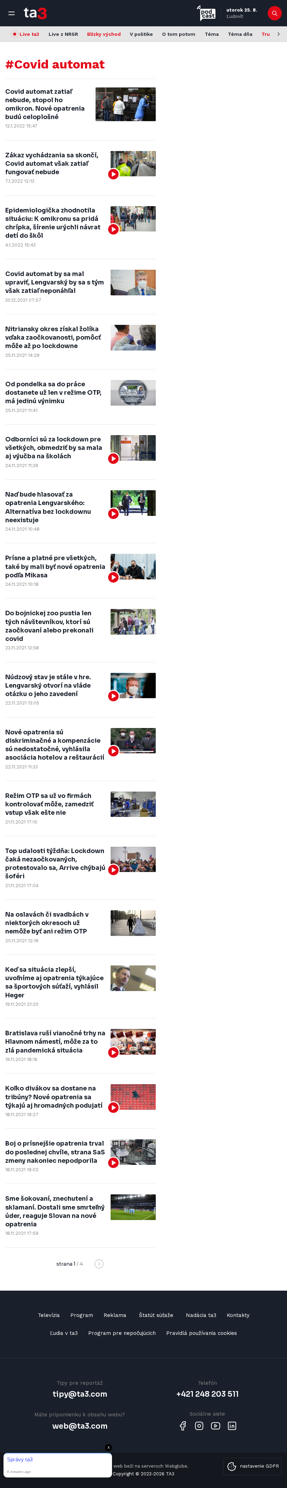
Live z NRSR (63, 34)
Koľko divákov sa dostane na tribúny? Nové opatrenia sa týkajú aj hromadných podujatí (54, 1096)
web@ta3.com (79, 1426)
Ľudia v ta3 (64, 1333)
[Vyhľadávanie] (275, 13)
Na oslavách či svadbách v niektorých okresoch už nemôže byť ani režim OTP (47, 923)
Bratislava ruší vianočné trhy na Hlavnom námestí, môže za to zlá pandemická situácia (55, 1041)
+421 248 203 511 (207, 1394)
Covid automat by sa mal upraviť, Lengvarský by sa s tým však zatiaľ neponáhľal (54, 282)
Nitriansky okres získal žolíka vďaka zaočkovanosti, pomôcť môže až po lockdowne (53, 337)
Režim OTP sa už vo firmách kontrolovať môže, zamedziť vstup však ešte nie (49, 804)
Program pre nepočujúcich (122, 1333)
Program (81, 1315)
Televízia (49, 1315)
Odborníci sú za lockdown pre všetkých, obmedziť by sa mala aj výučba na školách (53, 447)
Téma (212, 34)
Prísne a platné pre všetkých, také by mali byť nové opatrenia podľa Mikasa (55, 566)
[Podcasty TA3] (206, 13)
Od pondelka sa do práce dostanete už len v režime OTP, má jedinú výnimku (53, 392)
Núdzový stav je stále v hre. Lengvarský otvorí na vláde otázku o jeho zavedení (48, 685)
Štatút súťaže (156, 1315)
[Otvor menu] (11, 13)
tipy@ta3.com (79, 1394)
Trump (269, 34)
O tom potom (178, 34)
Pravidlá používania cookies (201, 1333)
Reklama (115, 1315)
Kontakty (238, 1315)
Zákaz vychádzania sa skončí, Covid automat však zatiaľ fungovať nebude (51, 163)
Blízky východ (104, 34)
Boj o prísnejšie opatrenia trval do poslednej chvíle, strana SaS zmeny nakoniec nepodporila (55, 1152)
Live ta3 (29, 34)
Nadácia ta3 (201, 1315)
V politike (141, 34)
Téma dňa (240, 34)
